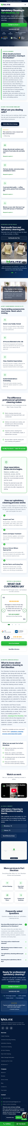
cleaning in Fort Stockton (15, 716)
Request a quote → (8, 156)
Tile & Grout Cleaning (6, 1046)
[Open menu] (25, 4)
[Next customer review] (24, 610)
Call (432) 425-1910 (14, 29)
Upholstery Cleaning (6, 1043)
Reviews (3, 1076)
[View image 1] (12, 272)
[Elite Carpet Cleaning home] (5, 5)
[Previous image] (3, 253)
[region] (14, 610)
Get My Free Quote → (14, 24)
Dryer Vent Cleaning (6, 1053)
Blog (2, 1083)
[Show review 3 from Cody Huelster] (15, 624)
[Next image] (24, 253)
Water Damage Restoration (7, 1057)
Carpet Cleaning (5, 1036)
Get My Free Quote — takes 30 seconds (14, 448)
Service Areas (4, 1079)
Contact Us (4, 1086)
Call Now (8, 1124)
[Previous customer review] (3, 610)
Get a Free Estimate (14, 643)
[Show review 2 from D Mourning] (12, 624)
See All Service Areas (9, 836)
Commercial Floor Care (6, 1061)
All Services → (4, 1064)
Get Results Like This (14, 238)
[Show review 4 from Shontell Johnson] (19, 624)
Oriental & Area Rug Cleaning (8, 1039)
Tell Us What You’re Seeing (10, 124)
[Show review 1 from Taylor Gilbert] (9, 624)
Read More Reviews (14, 649)
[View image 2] (16, 272)
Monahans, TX (8, 826)
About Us (3, 1072)
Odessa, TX (7, 830)
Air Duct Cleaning (5, 1050)
